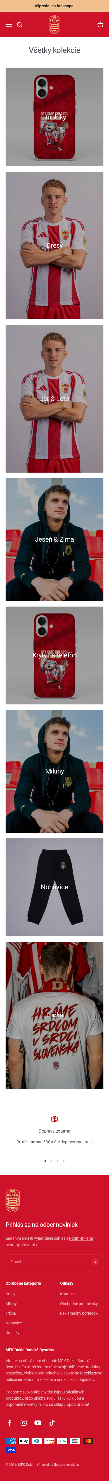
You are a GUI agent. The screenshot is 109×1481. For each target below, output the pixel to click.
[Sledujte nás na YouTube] (38, 1422)
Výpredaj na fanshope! (55, 6)
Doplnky (13, 1332)
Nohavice (14, 1323)
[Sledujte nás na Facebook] (9, 1422)
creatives (66, 1465)
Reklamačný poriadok (79, 1313)
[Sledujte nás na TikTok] (52, 1422)
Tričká (11, 1313)
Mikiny (11, 1303)
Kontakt (67, 1294)
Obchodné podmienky (79, 1303)
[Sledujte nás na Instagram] (23, 1422)
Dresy (10, 1294)
